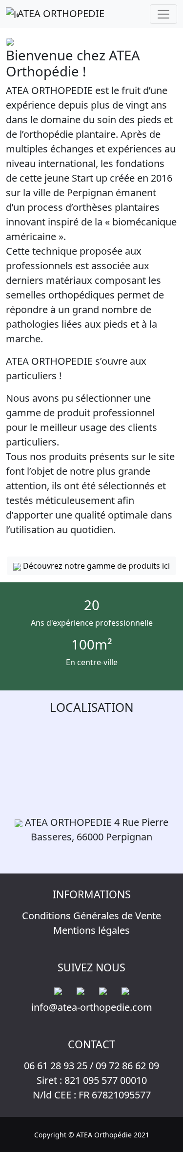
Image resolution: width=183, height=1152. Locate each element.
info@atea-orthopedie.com (91, 1007)
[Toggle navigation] (163, 14)
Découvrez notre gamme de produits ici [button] (95, 565)
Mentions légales (91, 930)
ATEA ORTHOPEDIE (61, 13)
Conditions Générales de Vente (91, 915)
